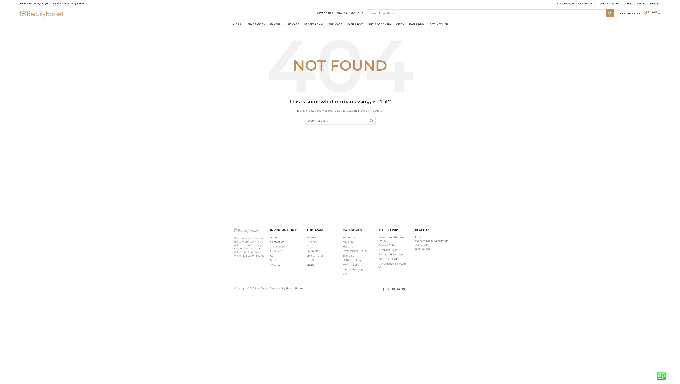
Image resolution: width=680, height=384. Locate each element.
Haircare (348, 246)
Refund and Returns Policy (391, 239)
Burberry (311, 242)
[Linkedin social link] (398, 289)
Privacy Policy (387, 245)
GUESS (310, 260)
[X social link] (388, 289)
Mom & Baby (351, 264)
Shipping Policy (388, 250)
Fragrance (349, 237)
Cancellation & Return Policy (392, 265)
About (274, 237)
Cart (272, 255)
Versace (311, 237)
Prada (310, 246)
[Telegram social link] (403, 289)
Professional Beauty (355, 251)
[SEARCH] (610, 13)
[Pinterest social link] (393, 289)
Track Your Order (389, 259)
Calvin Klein (313, 251)
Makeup (348, 242)
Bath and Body (352, 260)
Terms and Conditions (392, 254)
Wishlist (275, 264)
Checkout (276, 251)
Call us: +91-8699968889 (423, 247)
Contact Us (277, 242)
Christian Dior (314, 255)
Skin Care (348, 255)
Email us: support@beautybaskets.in (431, 239)
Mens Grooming (353, 269)
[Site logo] (42, 13)
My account (277, 246)
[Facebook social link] (384, 289)
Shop (273, 260)
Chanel (310, 264)
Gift (345, 273)
